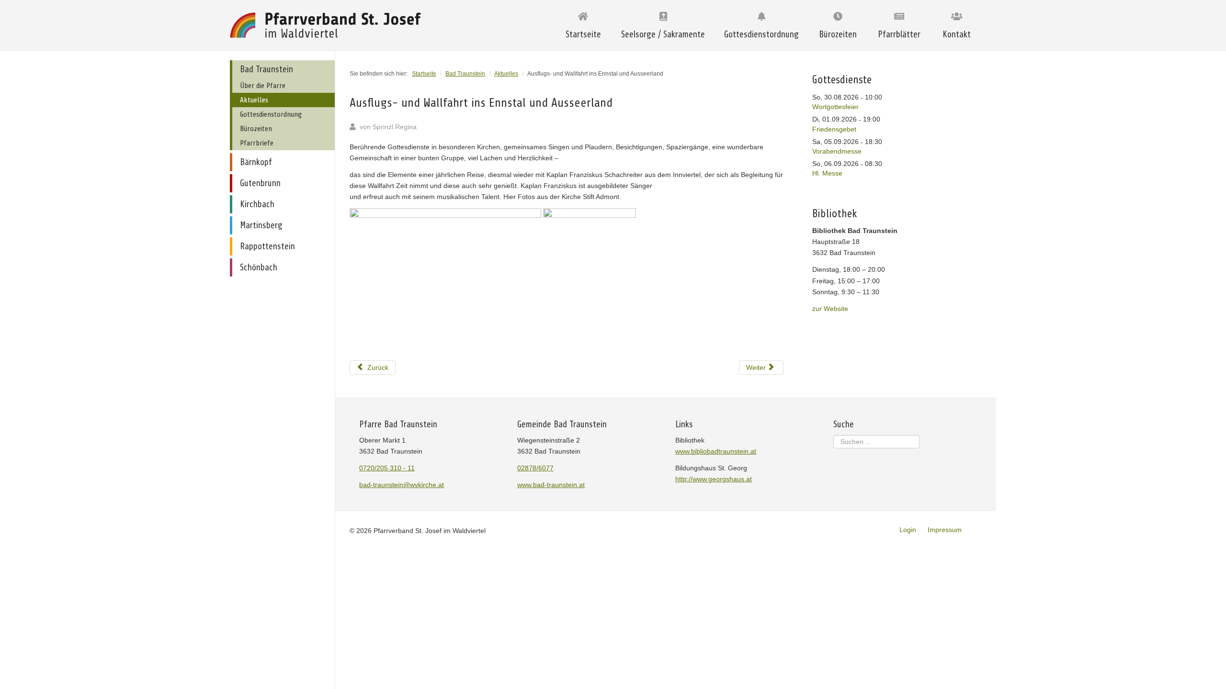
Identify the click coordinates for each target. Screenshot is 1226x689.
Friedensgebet (834, 129)
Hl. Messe (827, 173)
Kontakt (956, 34)
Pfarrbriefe (256, 143)
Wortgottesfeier (835, 107)
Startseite (583, 34)
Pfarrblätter (899, 34)
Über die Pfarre (262, 85)
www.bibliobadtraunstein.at (715, 451)
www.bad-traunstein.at (551, 485)
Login (907, 529)
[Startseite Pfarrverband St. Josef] (328, 25)
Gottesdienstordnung (761, 34)
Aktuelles (254, 100)
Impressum (945, 529)
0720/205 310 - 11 (387, 468)
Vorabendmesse (837, 151)
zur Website (830, 308)
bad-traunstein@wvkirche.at (401, 485)
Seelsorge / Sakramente (663, 34)
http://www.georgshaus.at (713, 479)
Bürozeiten (838, 34)
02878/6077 (535, 468)
